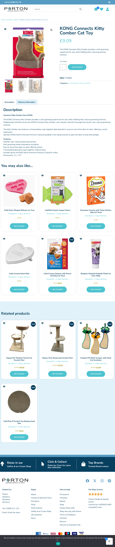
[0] (96, 10)
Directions (35, 501)
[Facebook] (87, 480)
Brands (9, 20)
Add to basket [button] (19, 226)
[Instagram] (102, 480)
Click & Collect (57, 462)
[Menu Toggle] (109, 2)
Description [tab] (9, 102)
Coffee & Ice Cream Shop (41, 511)
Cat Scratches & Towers (76, 83)
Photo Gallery (36, 508)
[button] (51, 30)
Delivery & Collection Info (70, 525)
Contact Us (6, 489)
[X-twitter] (94, 480)
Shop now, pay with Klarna (70, 511)
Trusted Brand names (98, 466)
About (33, 494)
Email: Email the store (11, 512)
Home (3, 20)
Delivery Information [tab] (26, 102)
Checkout (63, 498)
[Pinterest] (109, 480)
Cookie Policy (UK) (67, 508)
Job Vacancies (36, 515)
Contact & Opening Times (41, 498)
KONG (16, 20)
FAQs (33, 504)
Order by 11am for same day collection (59, 466)
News (33, 518)
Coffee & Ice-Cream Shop (19, 466)
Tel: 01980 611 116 (10, 508)
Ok (58, 544)
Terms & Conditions (68, 515)
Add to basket (77, 67)
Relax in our (15, 463)
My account (64, 494)
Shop (62, 504)
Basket (62, 501)
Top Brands (95, 463)
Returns (63, 521)
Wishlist (63, 518)
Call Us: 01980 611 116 (12, 2)
